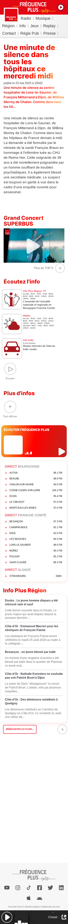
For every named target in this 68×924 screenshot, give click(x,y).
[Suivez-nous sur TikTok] (28, 887)
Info (22, 26)
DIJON (35, 496)
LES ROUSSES (35, 539)
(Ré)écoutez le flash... (20, 729)
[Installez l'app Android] (39, 898)
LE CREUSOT (35, 502)
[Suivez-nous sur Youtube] (7, 887)
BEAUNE (35, 478)
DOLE (35, 533)
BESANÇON (35, 521)
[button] (7, 917)
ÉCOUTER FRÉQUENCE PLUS (26, 430)
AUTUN (35, 472)
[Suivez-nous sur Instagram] (17, 887)
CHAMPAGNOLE (35, 527)
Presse (49, 33)
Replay (49, 26)
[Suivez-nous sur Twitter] (50, 887)
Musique (43, 18)
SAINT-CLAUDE (35, 562)
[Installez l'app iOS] (28, 898)
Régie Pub (29, 33)
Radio (26, 18)
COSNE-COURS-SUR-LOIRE (35, 490)
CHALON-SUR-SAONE (35, 484)
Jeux (34, 26)
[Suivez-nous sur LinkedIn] (61, 887)
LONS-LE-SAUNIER (35, 544)
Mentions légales (32, 907)
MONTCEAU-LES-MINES (35, 507)
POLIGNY (35, 556)
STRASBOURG (35, 576)
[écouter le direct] (62, 451)
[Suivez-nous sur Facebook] (39, 887)
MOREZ (35, 550)
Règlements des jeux (51, 907)
